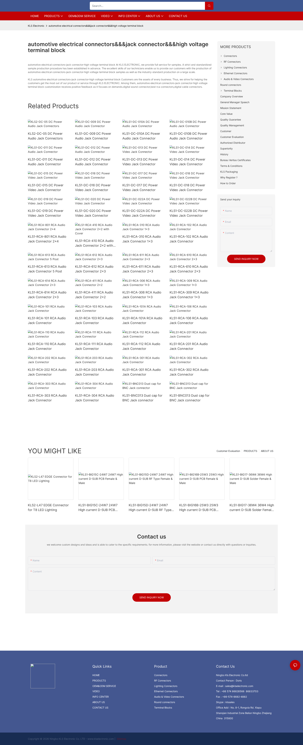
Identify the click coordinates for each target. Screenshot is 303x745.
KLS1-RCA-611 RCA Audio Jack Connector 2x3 (141, 269)
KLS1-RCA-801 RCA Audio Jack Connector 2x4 (47, 239)
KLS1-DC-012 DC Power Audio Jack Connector (93, 162)
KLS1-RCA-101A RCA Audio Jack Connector (142, 320)
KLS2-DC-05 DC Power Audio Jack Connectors (45, 136)
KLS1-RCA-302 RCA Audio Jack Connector (189, 372)
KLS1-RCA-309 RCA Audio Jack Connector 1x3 (189, 294)
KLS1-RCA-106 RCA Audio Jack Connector (189, 320)
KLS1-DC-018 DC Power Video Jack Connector (187, 187)
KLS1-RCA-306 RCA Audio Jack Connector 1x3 (141, 294)
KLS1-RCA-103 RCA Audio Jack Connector (94, 320)
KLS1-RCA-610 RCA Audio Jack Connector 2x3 (189, 269)
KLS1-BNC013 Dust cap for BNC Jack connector (142, 398)
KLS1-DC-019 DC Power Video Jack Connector (45, 213)
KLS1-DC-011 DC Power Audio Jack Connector (45, 162)
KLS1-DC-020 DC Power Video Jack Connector (93, 213)
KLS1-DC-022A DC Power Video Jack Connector (141, 213)
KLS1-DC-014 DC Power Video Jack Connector (187, 162)
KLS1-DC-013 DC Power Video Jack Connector (140, 162)
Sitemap (121, 738)
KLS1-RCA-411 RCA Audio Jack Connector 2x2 (94, 294)
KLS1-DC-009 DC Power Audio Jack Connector (93, 136)
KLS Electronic (36, 25)
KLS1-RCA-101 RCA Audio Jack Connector (47, 320)
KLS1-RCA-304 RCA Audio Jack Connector (94, 398)
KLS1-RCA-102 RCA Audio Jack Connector (189, 239)
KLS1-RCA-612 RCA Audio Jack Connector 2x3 (94, 269)
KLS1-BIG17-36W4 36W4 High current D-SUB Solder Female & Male (252, 507)
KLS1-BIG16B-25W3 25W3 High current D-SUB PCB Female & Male (198, 507)
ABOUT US (267, 450)
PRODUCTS (250, 450)
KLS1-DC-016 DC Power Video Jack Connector (93, 187)
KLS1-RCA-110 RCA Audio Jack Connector (47, 346)
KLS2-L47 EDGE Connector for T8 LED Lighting (48, 507)
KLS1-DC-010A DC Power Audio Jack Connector (141, 136)
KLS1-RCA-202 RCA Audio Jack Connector (47, 372)
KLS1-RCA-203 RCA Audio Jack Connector (94, 372)
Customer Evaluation (228, 450)
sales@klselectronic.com (239, 685)
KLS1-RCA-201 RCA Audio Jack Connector (189, 346)
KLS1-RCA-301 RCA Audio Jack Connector (141, 372)
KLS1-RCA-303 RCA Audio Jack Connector (47, 398)
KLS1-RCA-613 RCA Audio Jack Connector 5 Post (47, 269)
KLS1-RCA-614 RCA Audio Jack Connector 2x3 (47, 294)
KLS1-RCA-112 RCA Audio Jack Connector (141, 346)
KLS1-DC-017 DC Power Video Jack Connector (140, 187)
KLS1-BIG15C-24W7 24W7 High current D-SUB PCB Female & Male (97, 507)
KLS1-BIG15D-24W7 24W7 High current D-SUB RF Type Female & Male (150, 507)
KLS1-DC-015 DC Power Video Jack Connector (45, 187)
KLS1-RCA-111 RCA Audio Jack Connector (93, 346)
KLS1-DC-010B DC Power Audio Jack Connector (188, 136)
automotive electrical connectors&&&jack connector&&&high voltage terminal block (96, 25)
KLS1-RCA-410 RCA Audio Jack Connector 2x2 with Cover (94, 243)
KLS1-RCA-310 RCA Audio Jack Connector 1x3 (141, 239)
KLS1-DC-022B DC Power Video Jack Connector (189, 213)
